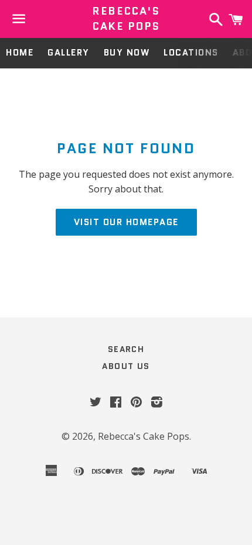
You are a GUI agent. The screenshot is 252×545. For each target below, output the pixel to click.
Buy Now (127, 52)
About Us (125, 366)
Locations (191, 52)
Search (126, 349)
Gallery (68, 52)
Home (19, 52)
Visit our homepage (126, 222)
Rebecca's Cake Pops (126, 18)
